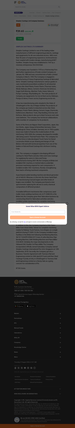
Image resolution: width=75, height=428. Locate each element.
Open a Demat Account (37, 217)
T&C (25, 222)
